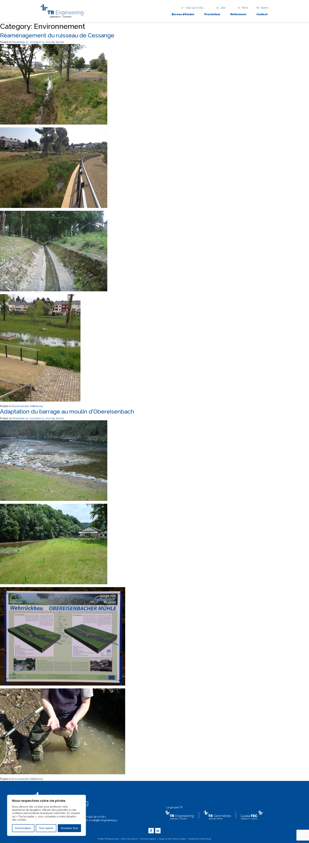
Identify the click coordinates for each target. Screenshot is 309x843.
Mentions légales (148, 839)
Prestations (212, 14)
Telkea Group (205, 839)
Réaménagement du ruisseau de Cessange (57, 35)
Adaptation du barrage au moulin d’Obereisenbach (67, 411)
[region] (46, 815)
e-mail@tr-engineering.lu (103, 820)
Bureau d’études (183, 14)
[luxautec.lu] (252, 815)
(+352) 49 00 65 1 (96, 816)
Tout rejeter (46, 828)
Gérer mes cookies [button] (129, 839)
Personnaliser (23, 828)
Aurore (60, 42)
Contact (262, 14)
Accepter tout (69, 828)
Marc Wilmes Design (177, 839)
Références (238, 14)
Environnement (20, 406)
